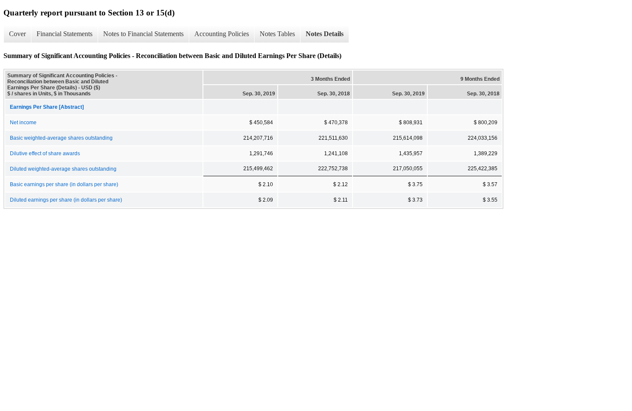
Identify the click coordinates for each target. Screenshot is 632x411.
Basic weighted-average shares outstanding (61, 138)
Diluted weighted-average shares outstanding (63, 169)
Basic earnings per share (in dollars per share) (64, 184)
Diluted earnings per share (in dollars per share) (66, 199)
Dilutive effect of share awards (45, 153)
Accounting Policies (221, 33)
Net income (23, 122)
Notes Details (325, 33)
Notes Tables (277, 33)
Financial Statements (64, 33)
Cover (17, 33)
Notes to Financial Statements (143, 33)
